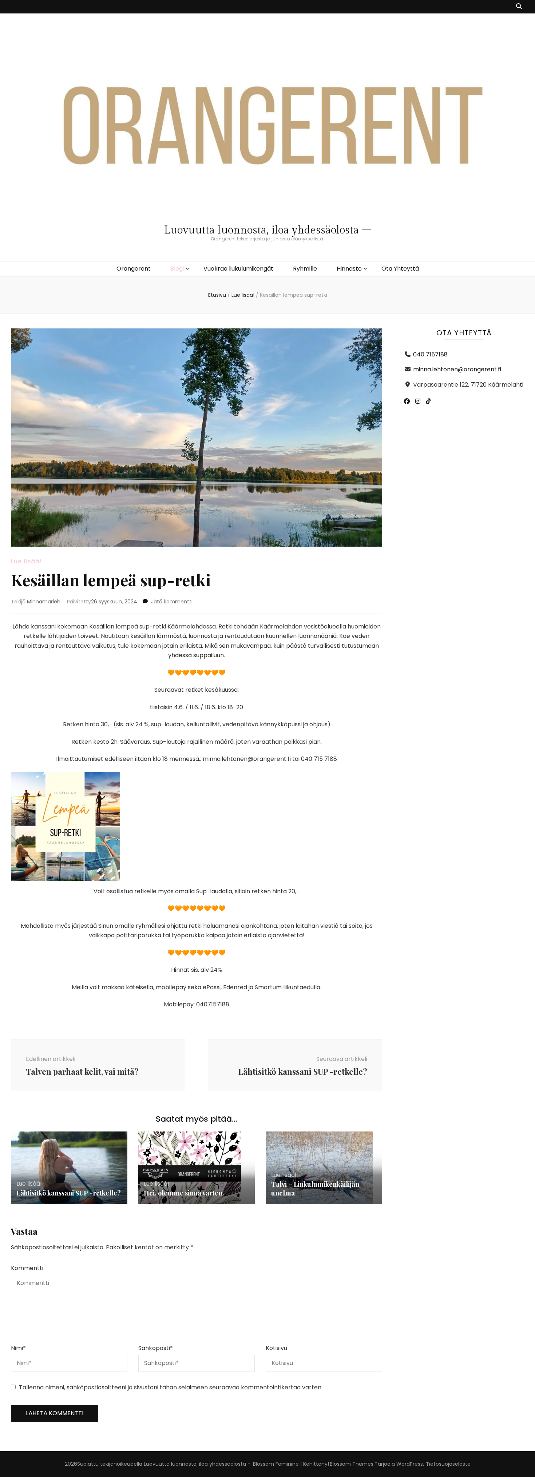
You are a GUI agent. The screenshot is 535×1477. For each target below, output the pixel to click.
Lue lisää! (26, 561)
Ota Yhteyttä (400, 268)
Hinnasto (349, 268)
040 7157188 (430, 354)
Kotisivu (276, 1348)
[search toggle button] (519, 7)
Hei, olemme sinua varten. (184, 1193)
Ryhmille (305, 268)
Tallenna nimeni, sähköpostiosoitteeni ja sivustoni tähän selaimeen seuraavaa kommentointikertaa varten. (170, 1387)
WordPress (409, 1464)
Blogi (177, 268)
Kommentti (27, 1268)
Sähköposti (155, 1348)
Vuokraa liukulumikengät (238, 268)
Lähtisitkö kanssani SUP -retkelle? (68, 1193)
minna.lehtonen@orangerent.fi (457, 369)
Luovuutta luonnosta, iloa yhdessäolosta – (267, 230)
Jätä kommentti (172, 601)
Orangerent (133, 268)
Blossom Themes (351, 1464)
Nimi (18, 1348)
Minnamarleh (43, 601)
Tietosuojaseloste (448, 1464)
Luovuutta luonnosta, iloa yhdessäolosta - (197, 1464)
